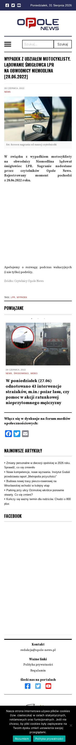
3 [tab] (44, 319)
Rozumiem (22, 738)
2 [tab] (38, 319)
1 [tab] (32, 319)
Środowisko (21, 373)
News (7, 92)
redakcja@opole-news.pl (38, 650)
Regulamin (38, 670)
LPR (13, 297)
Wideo (34, 373)
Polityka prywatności (38, 665)
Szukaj (62, 44)
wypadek (22, 297)
